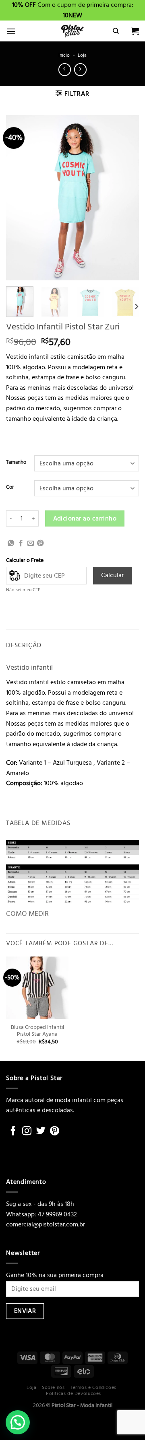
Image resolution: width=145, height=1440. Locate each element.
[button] (18, 1422)
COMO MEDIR (27, 914)
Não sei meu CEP (23, 590)
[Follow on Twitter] (41, 1131)
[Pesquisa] (116, 31)
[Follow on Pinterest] (54, 1131)
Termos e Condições (93, 1387)
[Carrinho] (135, 31)
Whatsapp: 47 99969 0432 (41, 1214)
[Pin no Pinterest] (40, 543)
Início (64, 55)
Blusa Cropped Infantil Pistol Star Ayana (37, 1031)
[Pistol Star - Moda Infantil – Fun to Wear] (72, 31)
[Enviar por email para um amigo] (30, 543)
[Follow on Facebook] (13, 1131)
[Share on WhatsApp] (11, 543)
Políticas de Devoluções (73, 1393)
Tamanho (16, 462)
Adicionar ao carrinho (85, 519)
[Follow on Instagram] (26, 1131)
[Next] (126, 197)
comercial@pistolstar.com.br (45, 1224)
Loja (82, 55)
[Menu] (11, 31)
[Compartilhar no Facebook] (21, 543)
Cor (10, 487)
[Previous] (19, 197)
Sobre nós (53, 1387)
